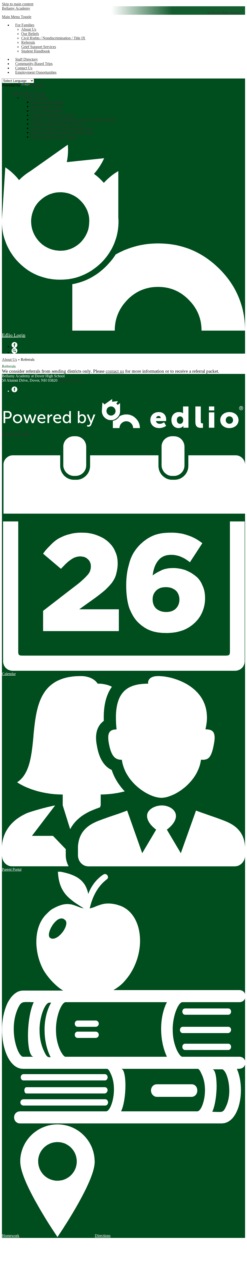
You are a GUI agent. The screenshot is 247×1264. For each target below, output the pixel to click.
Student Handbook (35, 51)
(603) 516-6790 (70, 380)
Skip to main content (17, 4)
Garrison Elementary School (52, 115)
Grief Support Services (38, 47)
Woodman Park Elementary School (57, 124)
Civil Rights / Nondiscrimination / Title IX (53, 38)
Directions (102, 1236)
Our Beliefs (30, 34)
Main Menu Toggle (16, 17)
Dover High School (46, 106)
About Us (28, 29)
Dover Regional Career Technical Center (62, 128)
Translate (38, 85)
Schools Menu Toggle (28, 93)
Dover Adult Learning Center (53, 137)
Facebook (14, 345)
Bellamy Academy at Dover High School (62, 132)
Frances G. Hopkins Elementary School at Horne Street (73, 119)
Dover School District (47, 102)
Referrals (28, 42)
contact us (115, 371)
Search (14, 351)
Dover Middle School (47, 111)
